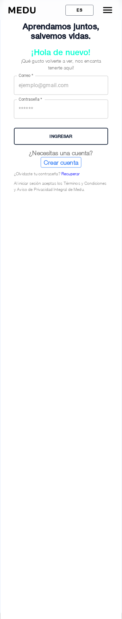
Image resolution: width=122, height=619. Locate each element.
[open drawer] (108, 10)
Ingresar (60, 136)
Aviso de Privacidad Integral (42, 189)
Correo (26, 75)
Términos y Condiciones (85, 182)
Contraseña (30, 99)
